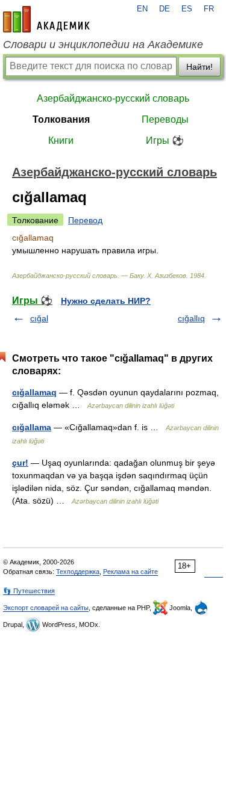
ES (186, 9)
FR (209, 9)
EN (142, 9)
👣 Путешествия (29, 590)
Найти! (199, 67)
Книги (61, 140)
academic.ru (46, 19)
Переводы (165, 119)
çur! (20, 462)
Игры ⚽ (165, 140)
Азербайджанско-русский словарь (113, 98)
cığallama (31, 427)
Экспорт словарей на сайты (46, 607)
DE (164, 9)
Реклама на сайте (130, 571)
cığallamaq (34, 392)
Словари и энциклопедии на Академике (103, 45)
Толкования (61, 119)
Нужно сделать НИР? (106, 301)
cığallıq (191, 318)
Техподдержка (77, 571)
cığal (39, 318)
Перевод (85, 220)
